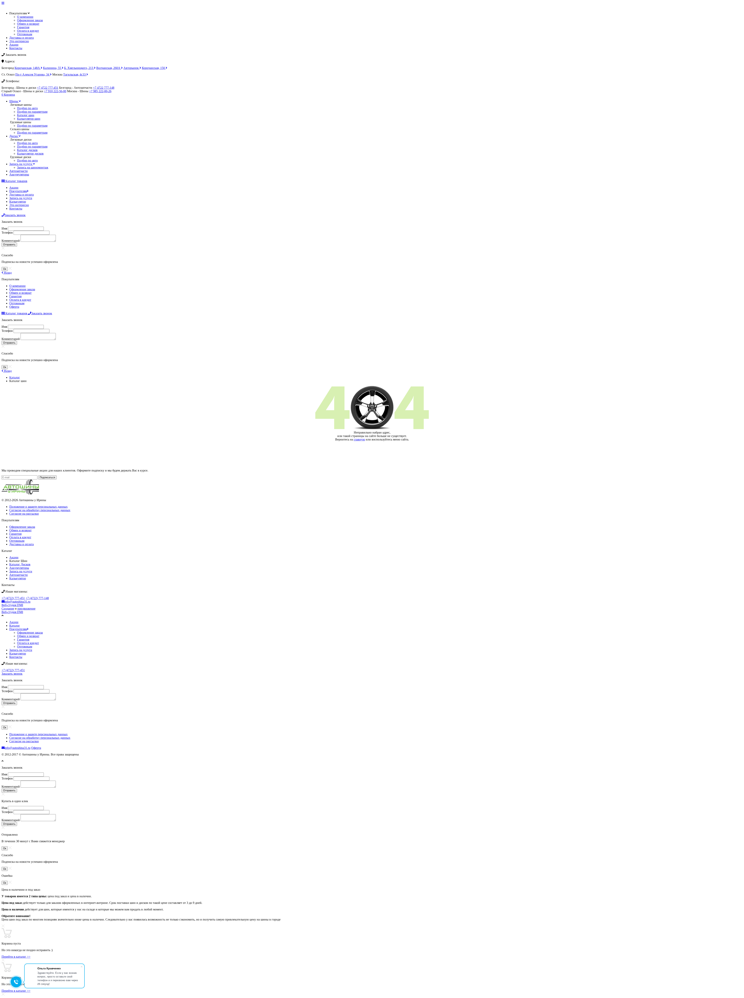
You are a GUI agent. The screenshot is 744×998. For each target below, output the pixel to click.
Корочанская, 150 (154, 68)
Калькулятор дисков (30, 153)
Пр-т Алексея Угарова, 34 (32, 74)
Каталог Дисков (19, 564)
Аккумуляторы (19, 568)
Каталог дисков (27, 150)
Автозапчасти (18, 574)
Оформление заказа (30, 20)
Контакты (15, 48)
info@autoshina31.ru (17, 601)
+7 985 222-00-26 (100, 91)
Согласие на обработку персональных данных (39, 510)
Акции (13, 44)
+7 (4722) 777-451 (13, 598)
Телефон (7, 232)
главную (359, 439)
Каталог (14, 377)
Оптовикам (24, 34)
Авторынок (131, 68)
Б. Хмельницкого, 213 (79, 68)
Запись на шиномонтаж (32, 167)
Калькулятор (17, 201)
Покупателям (18, 191)
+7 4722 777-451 (47, 87)
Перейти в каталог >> (16, 956)
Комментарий (11, 240)
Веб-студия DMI (12, 605)
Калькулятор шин (28, 118)
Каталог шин (25, 115)
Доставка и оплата (21, 37)
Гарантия (23, 27)
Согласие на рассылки (24, 513)
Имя (4, 228)
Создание (8, 608)
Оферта (14, 306)
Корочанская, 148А (28, 68)
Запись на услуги (20, 198)
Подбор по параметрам (32, 111)
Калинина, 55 (52, 68)
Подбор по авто (27, 108)
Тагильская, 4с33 (74, 74)
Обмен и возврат (28, 23)
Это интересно (19, 41)
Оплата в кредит (28, 30)
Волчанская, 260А (108, 68)
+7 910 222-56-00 (55, 91)
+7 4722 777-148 (103, 87)
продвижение (26, 608)
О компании (25, 16)
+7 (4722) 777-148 (37, 598)
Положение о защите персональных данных (38, 506)
